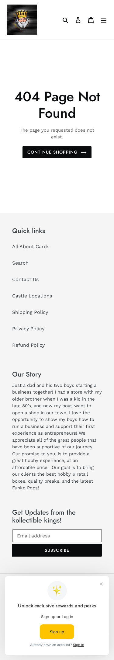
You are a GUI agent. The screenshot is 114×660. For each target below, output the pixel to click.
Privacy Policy (28, 329)
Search (20, 263)
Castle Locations (32, 296)
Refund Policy (28, 345)
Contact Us (25, 279)
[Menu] (103, 19)
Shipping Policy (30, 312)
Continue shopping (52, 152)
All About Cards (30, 246)
